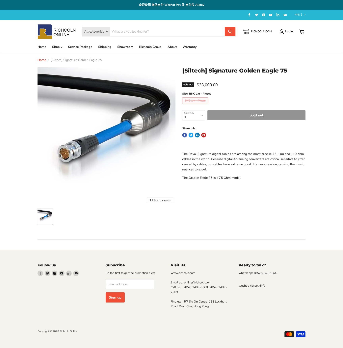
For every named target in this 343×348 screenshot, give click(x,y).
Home (42, 47)
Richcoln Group (150, 47)
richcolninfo (257, 286)
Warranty (190, 47)
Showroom (125, 47)
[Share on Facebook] (184, 135)
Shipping (104, 47)
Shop (56, 47)
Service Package (80, 47)
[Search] (230, 31)
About (172, 47)
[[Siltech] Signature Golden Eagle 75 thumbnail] (45, 217)
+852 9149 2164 (265, 273)
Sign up (115, 297)
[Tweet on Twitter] (191, 135)
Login (289, 31)
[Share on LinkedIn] (197, 135)
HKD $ (298, 14)
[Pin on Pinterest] (203, 135)
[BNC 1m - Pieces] (195, 105)
